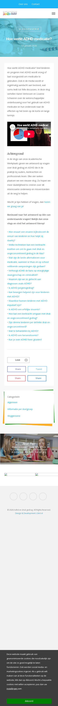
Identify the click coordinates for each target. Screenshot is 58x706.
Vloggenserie (29, 29)
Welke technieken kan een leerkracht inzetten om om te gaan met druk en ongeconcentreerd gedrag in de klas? (26, 249)
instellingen (12, 688)
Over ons (23, 4)
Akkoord (29, 701)
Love (21, 359)
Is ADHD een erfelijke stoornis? (24, 309)
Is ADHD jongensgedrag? (21, 287)
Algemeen (12, 402)
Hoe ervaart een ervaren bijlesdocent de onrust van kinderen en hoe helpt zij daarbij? (28, 236)
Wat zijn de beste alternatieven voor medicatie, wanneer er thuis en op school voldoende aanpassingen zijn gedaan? (28, 262)
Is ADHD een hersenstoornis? (23, 335)
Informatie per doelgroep (20, 409)
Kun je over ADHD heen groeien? (25, 339)
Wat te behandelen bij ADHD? (23, 330)
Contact (36, 4)
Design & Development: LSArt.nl (29, 513)
